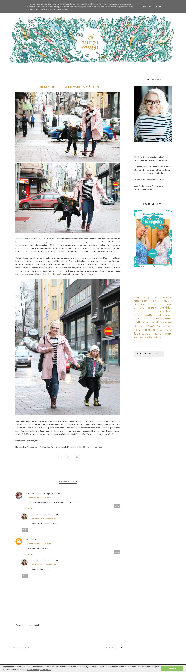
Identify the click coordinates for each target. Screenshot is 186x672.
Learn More (146, 7)
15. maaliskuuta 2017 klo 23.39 (38, 498)
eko (156, 297)
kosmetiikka (163, 311)
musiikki (155, 322)
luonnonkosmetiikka (163, 319)
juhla (169, 304)
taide (169, 330)
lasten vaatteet (145, 315)
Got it (158, 7)
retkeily (138, 330)
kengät (150, 307)
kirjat (168, 307)
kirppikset (138, 312)
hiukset (168, 300)
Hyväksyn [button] (172, 668)
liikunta (168, 315)
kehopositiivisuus (140, 308)
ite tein (152, 304)
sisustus (161, 330)
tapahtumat (142, 333)
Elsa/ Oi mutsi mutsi (45, 514)
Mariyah (31, 539)
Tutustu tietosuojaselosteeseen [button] (39, 670)
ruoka (152, 330)
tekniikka (157, 334)
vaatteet (138, 336)
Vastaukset (28, 508)
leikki (160, 315)
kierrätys (159, 307)
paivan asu (153, 326)
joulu (162, 304)
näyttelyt (138, 326)
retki (145, 330)
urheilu (168, 333)
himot (156, 300)
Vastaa (117, 506)
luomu (137, 318)
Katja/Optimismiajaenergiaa (44, 493)
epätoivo (167, 297)
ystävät (158, 336)
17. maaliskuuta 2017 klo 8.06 (44, 518)
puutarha (168, 326)
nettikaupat (166, 322)
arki (68, 82)
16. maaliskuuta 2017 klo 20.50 (38, 543)
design (146, 297)
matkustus (141, 322)
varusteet (148, 336)
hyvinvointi (139, 304)
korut (149, 312)
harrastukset (140, 300)
